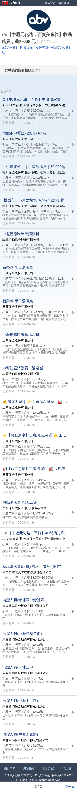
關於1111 (10, 768)
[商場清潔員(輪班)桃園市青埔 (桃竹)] (38, 578)
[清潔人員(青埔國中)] (38, 678)
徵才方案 (48, 768)
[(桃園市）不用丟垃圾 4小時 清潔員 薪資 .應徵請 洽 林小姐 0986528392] (38, 211)
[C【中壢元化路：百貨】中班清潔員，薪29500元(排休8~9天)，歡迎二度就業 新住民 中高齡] (38, 111)
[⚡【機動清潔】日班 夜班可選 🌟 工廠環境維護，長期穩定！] (38, 446)
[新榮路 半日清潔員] (38, 278)
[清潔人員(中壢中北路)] (38, 712)
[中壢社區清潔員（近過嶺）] (38, 379)
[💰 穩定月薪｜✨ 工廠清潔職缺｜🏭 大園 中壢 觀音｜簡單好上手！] (38, 413)
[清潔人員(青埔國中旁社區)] (38, 611)
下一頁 (70, 786)
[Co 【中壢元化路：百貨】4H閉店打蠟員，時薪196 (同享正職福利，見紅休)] (38, 544)
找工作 (67, 768)
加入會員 (63, 2)
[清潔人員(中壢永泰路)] (38, 745)
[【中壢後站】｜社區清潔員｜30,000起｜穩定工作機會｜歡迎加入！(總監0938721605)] (38, 178)
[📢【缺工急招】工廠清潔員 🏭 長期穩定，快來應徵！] (38, 480)
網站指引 (29, 768)
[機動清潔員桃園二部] (38, 512)
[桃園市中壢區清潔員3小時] (38, 144)
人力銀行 (9, 3)
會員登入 (50, 2)
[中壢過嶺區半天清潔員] (38, 245)
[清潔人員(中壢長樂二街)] (38, 645)
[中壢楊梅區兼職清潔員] (38, 346)
